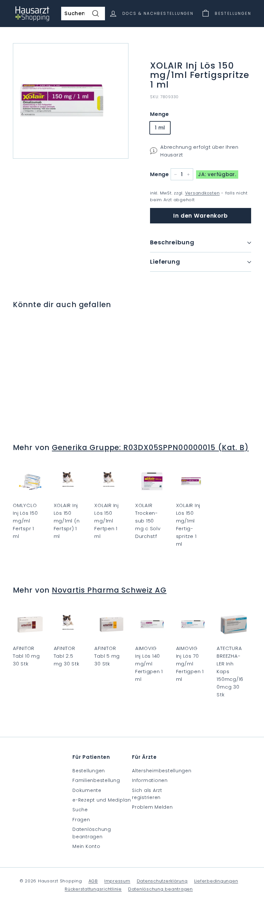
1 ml (160, 127)
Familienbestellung (96, 780)
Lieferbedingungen (216, 881)
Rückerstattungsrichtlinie (93, 889)
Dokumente (86, 790)
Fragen (81, 819)
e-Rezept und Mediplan (101, 800)
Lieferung (165, 262)
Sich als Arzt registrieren (147, 794)
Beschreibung (172, 242)
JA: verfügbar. (217, 174)
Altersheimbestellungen (162, 770)
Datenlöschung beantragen (91, 833)
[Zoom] (70, 100)
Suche (80, 809)
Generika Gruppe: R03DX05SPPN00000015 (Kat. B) (150, 447)
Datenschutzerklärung (162, 881)
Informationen (150, 780)
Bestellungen (88, 770)
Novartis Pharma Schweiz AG (109, 590)
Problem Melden (152, 807)
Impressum (117, 881)
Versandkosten (202, 193)
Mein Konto (86, 846)
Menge (159, 114)
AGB (93, 881)
